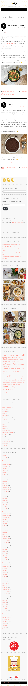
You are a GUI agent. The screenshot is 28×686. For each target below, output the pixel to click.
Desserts (22, 106)
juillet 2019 (4, 523)
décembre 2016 (6, 589)
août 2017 (4, 572)
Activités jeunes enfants (7, 405)
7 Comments (24, 91)
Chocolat (4, 167)
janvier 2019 (5, 536)
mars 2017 (4, 583)
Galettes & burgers (10, 366)
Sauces (18, 382)
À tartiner (22, 390)
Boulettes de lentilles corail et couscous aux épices (14, 246)
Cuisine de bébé (20, 359)
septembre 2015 (6, 621)
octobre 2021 (5, 466)
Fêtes (4, 366)
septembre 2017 (6, 570)
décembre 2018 (6, 538)
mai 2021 (4, 477)
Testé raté (4, 445)
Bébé (3, 413)
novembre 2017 (6, 566)
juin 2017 (4, 576)
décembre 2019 (6, 513)
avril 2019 (4, 530)
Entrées (4, 428)
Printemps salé (15, 376)
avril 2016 (4, 606)
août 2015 (4, 623)
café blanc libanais (10, 43)
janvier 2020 (5, 511)
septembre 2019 (6, 519)
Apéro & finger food (6, 407)
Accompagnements (6, 402)
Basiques (4, 411)
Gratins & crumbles (19, 366)
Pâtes (7, 378)
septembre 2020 (6, 494)
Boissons (4, 415)
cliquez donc (4, 45)
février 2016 (5, 610)
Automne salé (5, 91)
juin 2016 (4, 602)
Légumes (3, 93)
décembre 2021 (6, 462)
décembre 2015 (6, 615)
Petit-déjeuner (5, 434)
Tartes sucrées (18, 384)
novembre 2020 (6, 489)
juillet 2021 (4, 472)
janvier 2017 (5, 587)
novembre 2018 (6, 540)
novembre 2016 (6, 591)
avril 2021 (4, 479)
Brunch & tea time (15, 106)
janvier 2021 (5, 485)
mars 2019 (4, 532)
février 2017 (5, 585)
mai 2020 (4, 502)
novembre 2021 (6, 464)
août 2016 (4, 598)
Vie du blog (11, 387)
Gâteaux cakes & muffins (11, 369)
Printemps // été (7, 376)
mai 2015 (4, 630)
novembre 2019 (6, 515)
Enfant (3, 424)
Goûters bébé (5, 430)
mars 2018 (4, 557)
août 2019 (4, 521)
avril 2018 (4, 555)
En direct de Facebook (10, 232)
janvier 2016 (5, 613)
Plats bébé (4, 439)
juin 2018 (4, 551)
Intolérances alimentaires (8, 432)
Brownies (10, 104)
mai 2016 (4, 604)
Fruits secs (20, 364)
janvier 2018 (5, 562)
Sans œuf (13, 382)
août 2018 (4, 547)
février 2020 (5, 508)
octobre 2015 (5, 619)
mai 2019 (4, 528)
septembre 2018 (6, 545)
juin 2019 (4, 525)
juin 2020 (4, 500)
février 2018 (5, 559)
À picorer (17, 390)
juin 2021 (4, 474)
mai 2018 (4, 553)
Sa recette (16, 128)
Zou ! (5, 209)
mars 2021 (4, 481)
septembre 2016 (6, 596)
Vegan (7, 94)
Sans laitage (8, 382)
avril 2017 (4, 581)
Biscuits (19, 357)
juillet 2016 (4, 600)
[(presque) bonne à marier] (14, 7)
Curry (10, 91)
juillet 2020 (4, 498)
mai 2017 (4, 579)
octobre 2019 (5, 517)
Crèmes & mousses (12, 359)
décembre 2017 (6, 564)
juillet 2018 (4, 549)
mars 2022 (4, 455)
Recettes (4, 443)
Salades (19, 380)
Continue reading (14, 87)
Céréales (4, 361)
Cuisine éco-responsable (8, 419)
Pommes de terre (14, 374)
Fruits (15, 364)
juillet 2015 (4, 625)
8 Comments (24, 167)
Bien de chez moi (13, 357)
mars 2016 (4, 608)
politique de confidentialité (17, 222)
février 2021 (5, 483)
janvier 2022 (5, 460)
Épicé (13, 91)
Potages (22, 374)
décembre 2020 (6, 487)
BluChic (22, 682)
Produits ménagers (6, 441)
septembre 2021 (6, 468)
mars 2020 (4, 506)
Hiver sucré (8, 372)
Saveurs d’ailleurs (10, 93)
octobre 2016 (5, 593)
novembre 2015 (6, 617)
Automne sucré (6, 357)
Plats (6, 32)
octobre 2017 (5, 568)
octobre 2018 (5, 542)
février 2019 (5, 534)
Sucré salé (3, 94)
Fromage (8, 364)
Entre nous (4, 426)
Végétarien (12, 94)
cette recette (20, 36)
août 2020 (4, 496)
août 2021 (4, 470)
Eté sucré (16, 361)
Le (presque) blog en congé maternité (11, 244)
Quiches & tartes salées (9, 380)
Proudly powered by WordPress (8, 682)
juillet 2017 (4, 574)
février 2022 (5, 457)
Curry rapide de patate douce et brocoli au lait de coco (14, 27)
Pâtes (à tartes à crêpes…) (15, 378)
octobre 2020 (5, 491)
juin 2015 (4, 627)
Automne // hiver (7, 355)
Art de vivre (5, 409)
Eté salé (11, 361)
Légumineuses (6, 374)
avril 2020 (4, 504)
